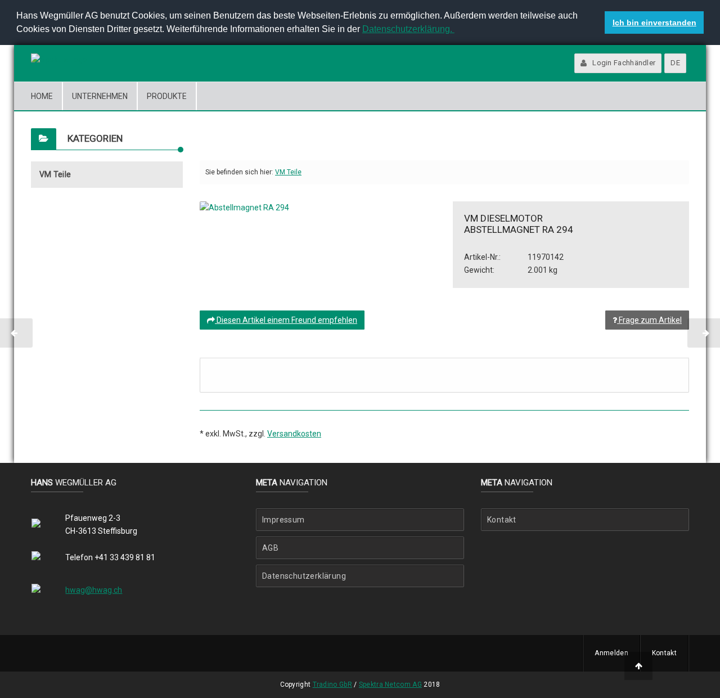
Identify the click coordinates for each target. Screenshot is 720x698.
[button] (456, 30)
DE (675, 62)
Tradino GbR (332, 684)
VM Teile (55, 174)
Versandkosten (294, 433)
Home (42, 96)
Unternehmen (100, 96)
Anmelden (611, 653)
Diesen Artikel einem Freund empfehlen (286, 320)
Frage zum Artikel (649, 320)
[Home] (59, 59)
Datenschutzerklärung (304, 575)
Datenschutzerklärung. (408, 29)
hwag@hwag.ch (93, 590)
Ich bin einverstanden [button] (654, 22)
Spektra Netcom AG (390, 684)
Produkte (167, 96)
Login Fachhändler (623, 62)
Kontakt (501, 519)
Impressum (283, 519)
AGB (270, 547)
